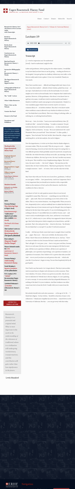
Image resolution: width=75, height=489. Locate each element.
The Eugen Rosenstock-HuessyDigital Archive (11, 81)
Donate (53, 19)
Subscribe (61, 19)
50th (8, 249)
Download (33, 50)
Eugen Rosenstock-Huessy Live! (37, 27)
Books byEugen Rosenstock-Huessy (10, 38)
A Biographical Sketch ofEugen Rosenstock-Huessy (12, 89)
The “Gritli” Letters (10, 96)
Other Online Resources (12, 100)
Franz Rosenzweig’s (10, 211)
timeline (9, 286)
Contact (46, 19)
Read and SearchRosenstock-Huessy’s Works (11, 63)
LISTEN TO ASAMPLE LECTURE (12, 303)
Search (69, 19)
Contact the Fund (10, 111)
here (10, 140)
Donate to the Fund (10, 116)
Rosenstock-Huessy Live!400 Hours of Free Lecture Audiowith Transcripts (12, 29)
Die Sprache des (9, 231)
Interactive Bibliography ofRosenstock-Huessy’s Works (12, 72)
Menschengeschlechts (11, 233)
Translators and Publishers (9, 121)
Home (40, 19)
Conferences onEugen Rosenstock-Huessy (10, 55)
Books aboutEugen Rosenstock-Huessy (10, 47)
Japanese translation (10, 268)
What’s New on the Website (10, 106)
